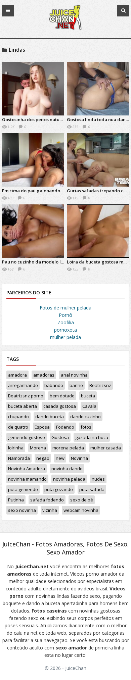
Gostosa (60, 437)
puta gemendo (23, 489)
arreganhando (23, 385)
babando (53, 385)
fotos (86, 427)
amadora (17, 375)
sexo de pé (81, 500)
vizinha (49, 510)
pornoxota (65, 330)
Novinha (79, 458)
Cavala (89, 406)
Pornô (65, 315)
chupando (18, 417)
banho (76, 385)
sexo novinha (22, 510)
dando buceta (49, 417)
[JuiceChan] (65, 30)
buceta (88, 396)
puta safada (91, 489)
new (60, 458)
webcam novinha (80, 510)
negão (42, 458)
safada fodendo (47, 500)
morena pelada (68, 448)
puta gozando (58, 489)
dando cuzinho (85, 417)
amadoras (43, 375)
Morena (38, 448)
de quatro (18, 427)
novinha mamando (27, 479)
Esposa (42, 427)
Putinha (16, 500)
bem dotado (62, 396)
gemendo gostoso (26, 437)
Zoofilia (65, 322)
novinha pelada (69, 479)
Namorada (19, 458)
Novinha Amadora (26, 469)
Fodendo (65, 427)
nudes (98, 479)
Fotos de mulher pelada (65, 307)
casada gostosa (59, 406)
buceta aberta (22, 406)
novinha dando (67, 469)
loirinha (16, 448)
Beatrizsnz (100, 385)
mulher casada (105, 448)
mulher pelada (65, 337)
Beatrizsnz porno (25, 396)
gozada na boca (91, 437)
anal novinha (74, 375)
